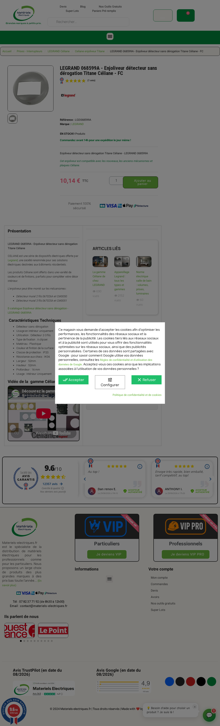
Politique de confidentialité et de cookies (137, 395)
